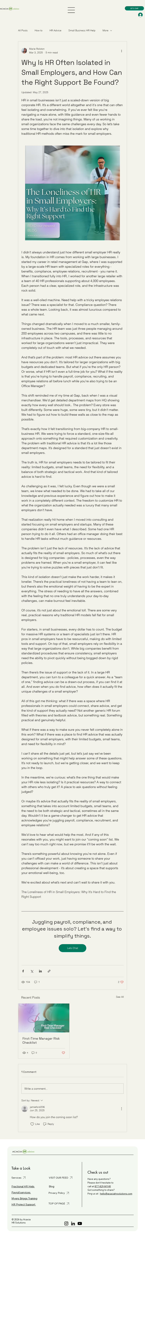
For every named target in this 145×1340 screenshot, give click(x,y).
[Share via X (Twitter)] (31, 971)
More (105, 30)
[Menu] (71, 10)
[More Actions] (121, 1109)
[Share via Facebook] (23, 971)
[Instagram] (66, 1223)
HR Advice (55, 30)
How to (38, 30)
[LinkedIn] (73, 1223)
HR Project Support (23, 1204)
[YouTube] (79, 1223)
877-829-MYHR (103, 1186)
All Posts (23, 30)
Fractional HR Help (23, 1186)
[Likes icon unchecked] (32, 1124)
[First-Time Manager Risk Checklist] (43, 1018)
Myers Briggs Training (24, 1198)
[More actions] (121, 51)
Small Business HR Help (81, 30)
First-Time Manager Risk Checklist (41, 1040)
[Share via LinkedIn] (40, 971)
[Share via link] (49, 971)
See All (120, 996)
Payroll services (21, 1192)
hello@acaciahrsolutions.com (116, 1193)
